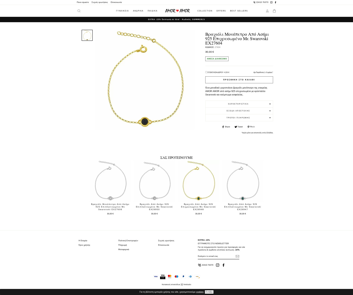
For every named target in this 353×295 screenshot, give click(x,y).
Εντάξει (209, 292)
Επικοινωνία (116, 2)
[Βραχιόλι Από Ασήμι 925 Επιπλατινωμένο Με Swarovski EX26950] (154, 181)
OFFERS (221, 11)
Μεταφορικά (123, 249)
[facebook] (275, 2)
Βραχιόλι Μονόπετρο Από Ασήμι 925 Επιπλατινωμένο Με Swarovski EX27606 (110, 207)
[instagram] (271, 2)
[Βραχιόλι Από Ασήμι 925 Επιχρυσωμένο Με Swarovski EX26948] (198, 181)
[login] (267, 11)
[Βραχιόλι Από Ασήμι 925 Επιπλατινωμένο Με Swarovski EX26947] (242, 181)
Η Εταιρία (83, 241)
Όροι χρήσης (84, 245)
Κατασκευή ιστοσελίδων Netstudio (176, 284)
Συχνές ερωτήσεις (100, 2)
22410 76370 (262, 2)
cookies (200, 292)
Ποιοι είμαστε (83, 2)
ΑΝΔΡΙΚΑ (138, 11)
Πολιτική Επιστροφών (128, 241)
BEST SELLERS (239, 11)
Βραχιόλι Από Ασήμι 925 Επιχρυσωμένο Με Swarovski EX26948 (198, 207)
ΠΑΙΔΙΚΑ (152, 11)
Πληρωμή (122, 245)
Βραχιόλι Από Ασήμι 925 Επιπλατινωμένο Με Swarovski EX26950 (154, 207)
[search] (83, 11)
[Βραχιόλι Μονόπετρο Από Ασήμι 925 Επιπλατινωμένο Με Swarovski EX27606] (110, 181)
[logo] (177, 11)
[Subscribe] (237, 256)
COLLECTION (204, 11)
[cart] (274, 11)
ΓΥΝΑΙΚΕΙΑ (122, 11)
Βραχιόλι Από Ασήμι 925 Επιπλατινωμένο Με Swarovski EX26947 (242, 207)
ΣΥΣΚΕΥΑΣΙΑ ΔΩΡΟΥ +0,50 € (218, 72)
